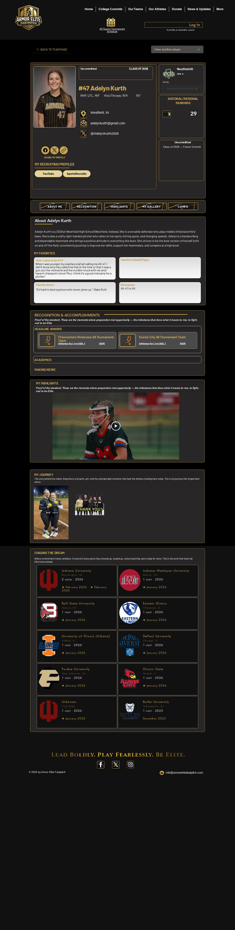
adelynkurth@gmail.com (108, 123)
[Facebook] (45, 150)
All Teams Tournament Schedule (112, 30)
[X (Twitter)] (54, 150)
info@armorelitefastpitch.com (184, 772)
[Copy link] (64, 150)
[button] (157, 9)
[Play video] (115, 426)
